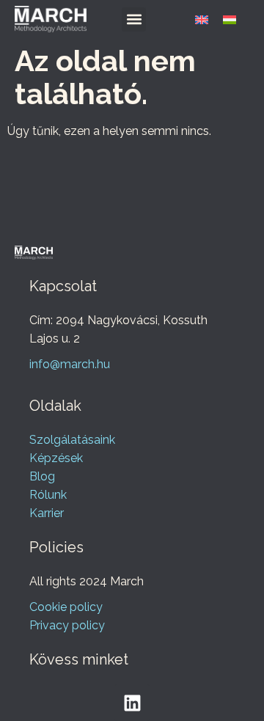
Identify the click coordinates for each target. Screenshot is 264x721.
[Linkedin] (132, 702)
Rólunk (48, 495)
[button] (134, 19)
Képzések (56, 458)
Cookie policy (66, 607)
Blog (42, 476)
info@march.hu (69, 364)
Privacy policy (67, 625)
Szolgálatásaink (72, 440)
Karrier (46, 513)
